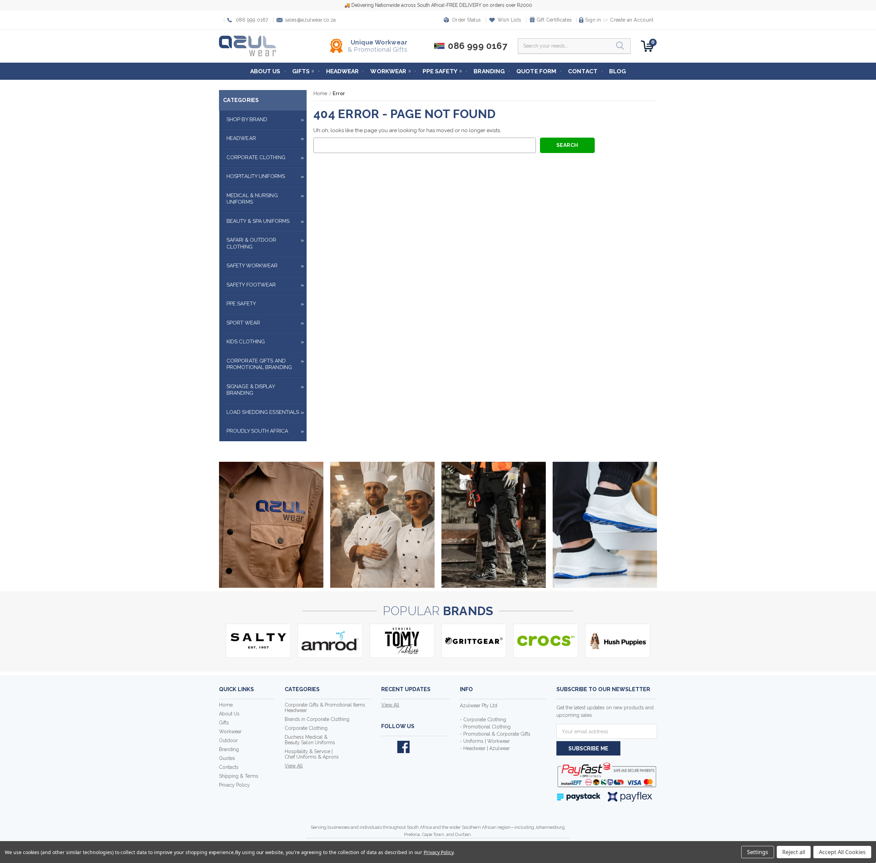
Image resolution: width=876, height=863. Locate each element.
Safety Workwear (252, 266)
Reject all (793, 852)
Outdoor (228, 740)
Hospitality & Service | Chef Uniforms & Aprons (312, 754)
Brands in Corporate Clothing (317, 719)
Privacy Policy (234, 785)
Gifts (301, 71)
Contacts (229, 767)
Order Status (466, 20)
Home (226, 705)
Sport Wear (243, 323)
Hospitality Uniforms (256, 176)
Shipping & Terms (238, 776)
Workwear (388, 71)
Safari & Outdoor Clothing (251, 243)
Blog (617, 71)
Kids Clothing (246, 342)
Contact (582, 71)
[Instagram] (419, 747)
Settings (757, 852)
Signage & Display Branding (251, 389)
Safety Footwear (251, 285)
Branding (489, 71)
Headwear (342, 71)
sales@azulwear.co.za (310, 20)
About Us (265, 71)
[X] (387, 747)
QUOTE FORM (536, 71)
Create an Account (631, 20)
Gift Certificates (554, 20)
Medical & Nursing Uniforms (252, 198)
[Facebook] (403, 747)
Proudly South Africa (257, 431)
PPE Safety (440, 71)
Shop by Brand (247, 119)
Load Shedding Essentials (263, 412)
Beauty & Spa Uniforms (258, 221)
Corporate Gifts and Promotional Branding (259, 364)
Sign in (593, 20)
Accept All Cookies (842, 852)
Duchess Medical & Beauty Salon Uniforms (310, 739)
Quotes (227, 758)
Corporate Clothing (256, 157)
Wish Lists (509, 20)
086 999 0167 (252, 20)
